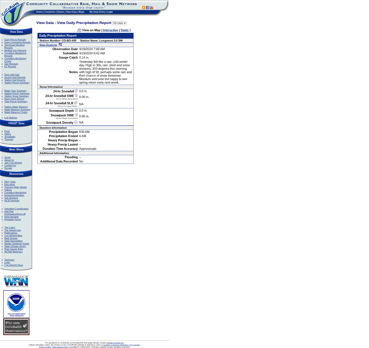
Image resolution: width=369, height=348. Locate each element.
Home (39, 12)
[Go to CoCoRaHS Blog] (143, 8)
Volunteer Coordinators (16, 208)
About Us (9, 160)
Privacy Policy (45, 347)
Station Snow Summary (16, 96)
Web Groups (10, 238)
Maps (82, 12)
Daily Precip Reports (15, 39)
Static (125, 30)
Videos (8, 190)
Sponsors (9, 260)
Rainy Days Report (14, 99)
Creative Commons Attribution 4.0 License (121, 345)
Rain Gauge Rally (13, 249)
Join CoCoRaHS (13, 163)
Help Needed (11, 216)
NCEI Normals (11, 200)
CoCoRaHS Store (13, 265)
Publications (10, 233)
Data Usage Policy (60, 347)
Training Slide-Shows (15, 187)
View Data (71, 12)
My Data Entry (97, 12)
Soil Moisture (11, 64)
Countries (50, 12)
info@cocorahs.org (115, 343)
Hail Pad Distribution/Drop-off (14, 212)
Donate (8, 168)
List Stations (10, 117)
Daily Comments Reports (17, 42)
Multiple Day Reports (15, 50)
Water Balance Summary (17, 109)
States (60, 12)
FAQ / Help (10, 182)
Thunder (8, 139)
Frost (7, 131)
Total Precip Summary (15, 101)
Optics (7, 134)
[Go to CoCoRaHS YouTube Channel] (151, 8)
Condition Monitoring (15, 192)
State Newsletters (13, 241)
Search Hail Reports (15, 77)
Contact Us (10, 165)
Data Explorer (48, 44)
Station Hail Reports (14, 80)
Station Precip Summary (17, 82)
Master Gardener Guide (16, 243)
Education (9, 184)
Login (110, 12)
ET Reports (10, 66)
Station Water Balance (16, 107)
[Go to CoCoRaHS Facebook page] (147, 8)
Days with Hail (11, 74)
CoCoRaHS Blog (13, 235)
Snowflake (9, 136)
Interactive (110, 30)
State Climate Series (15, 246)
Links (7, 262)
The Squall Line (12, 230)
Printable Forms (12, 219)
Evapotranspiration (14, 195)
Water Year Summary (15, 90)
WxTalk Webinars (13, 251)
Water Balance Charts (15, 112)
